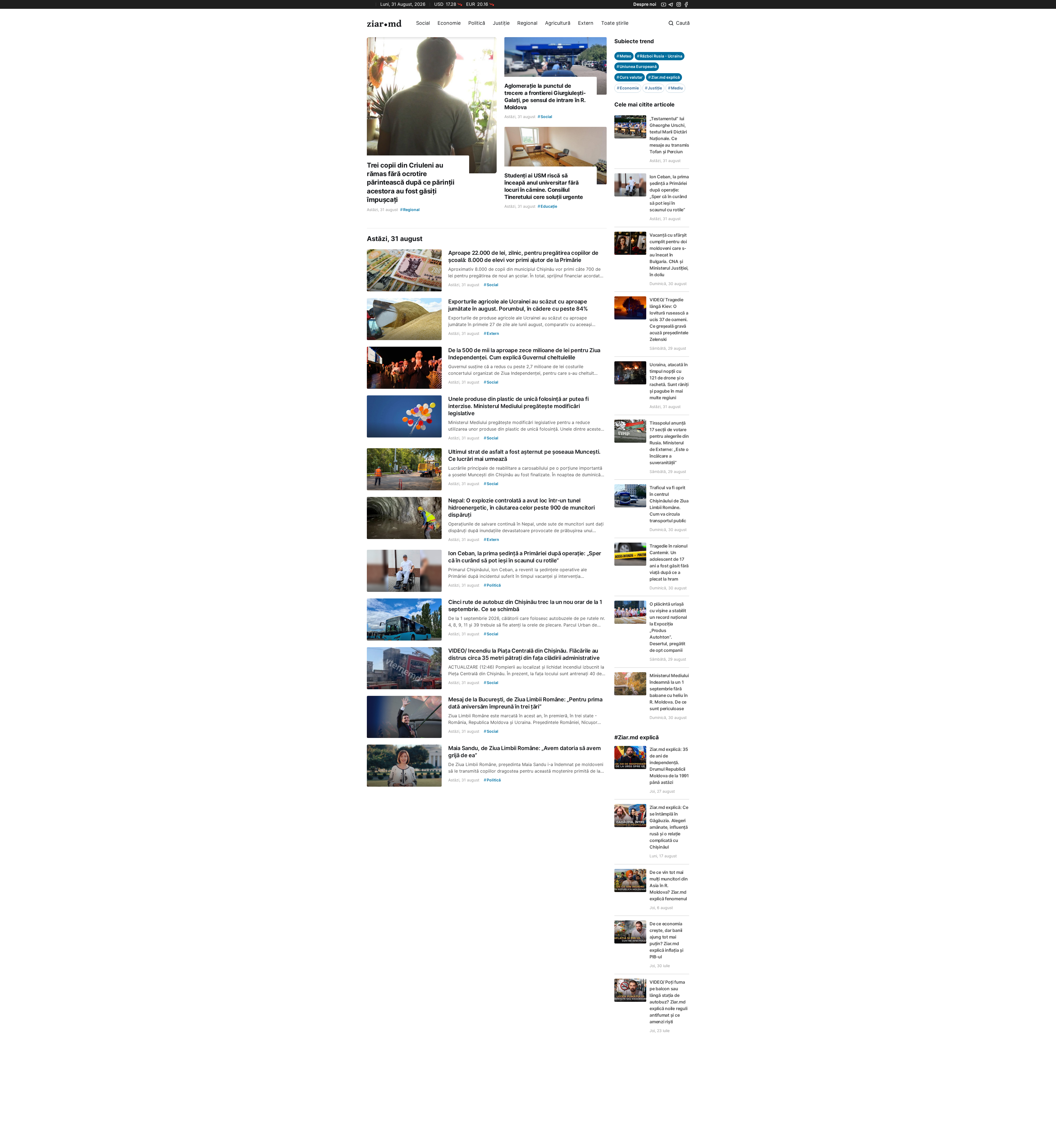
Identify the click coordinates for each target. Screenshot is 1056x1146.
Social (423, 23)
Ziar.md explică (664, 77)
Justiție (501, 23)
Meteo (624, 56)
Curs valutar (630, 77)
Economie (449, 23)
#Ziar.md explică (636, 737)
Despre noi (644, 4)
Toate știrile (614, 23)
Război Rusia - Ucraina (659, 56)
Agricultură (557, 23)
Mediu (675, 88)
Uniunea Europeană (637, 66)
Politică (476, 23)
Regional (527, 23)
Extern (585, 23)
